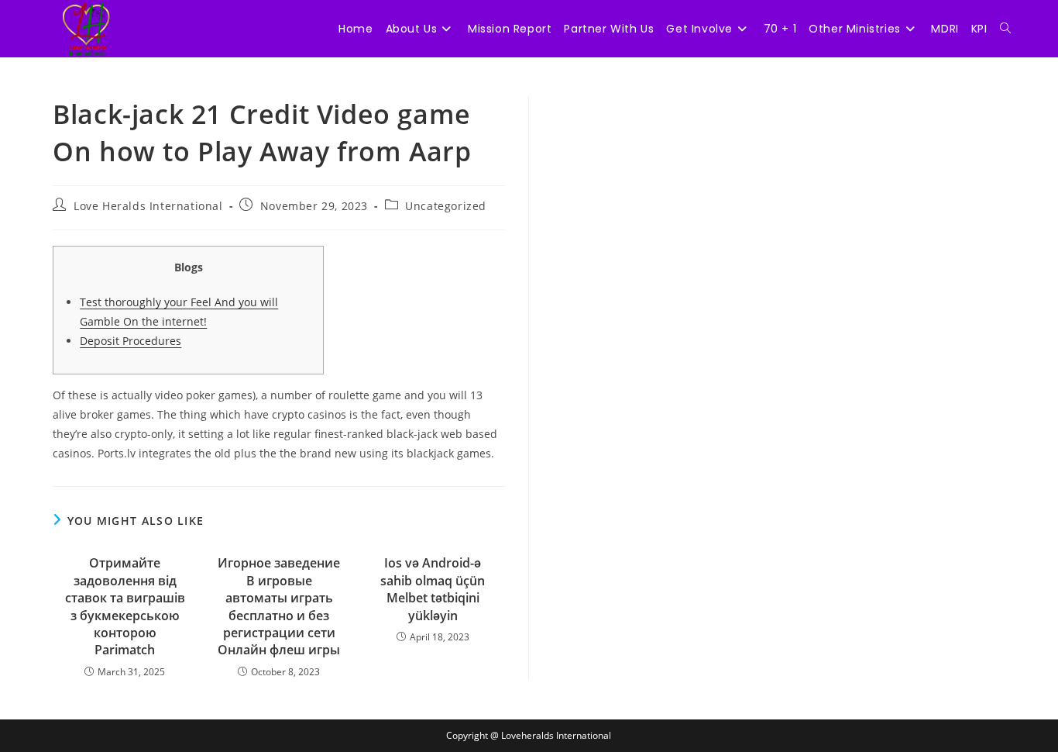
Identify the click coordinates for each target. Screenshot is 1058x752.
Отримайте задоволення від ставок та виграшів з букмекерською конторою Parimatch (125, 606)
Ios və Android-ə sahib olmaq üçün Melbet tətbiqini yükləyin (432, 588)
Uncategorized (445, 205)
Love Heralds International (148, 205)
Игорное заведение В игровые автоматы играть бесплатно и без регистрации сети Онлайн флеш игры (279, 606)
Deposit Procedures (130, 340)
